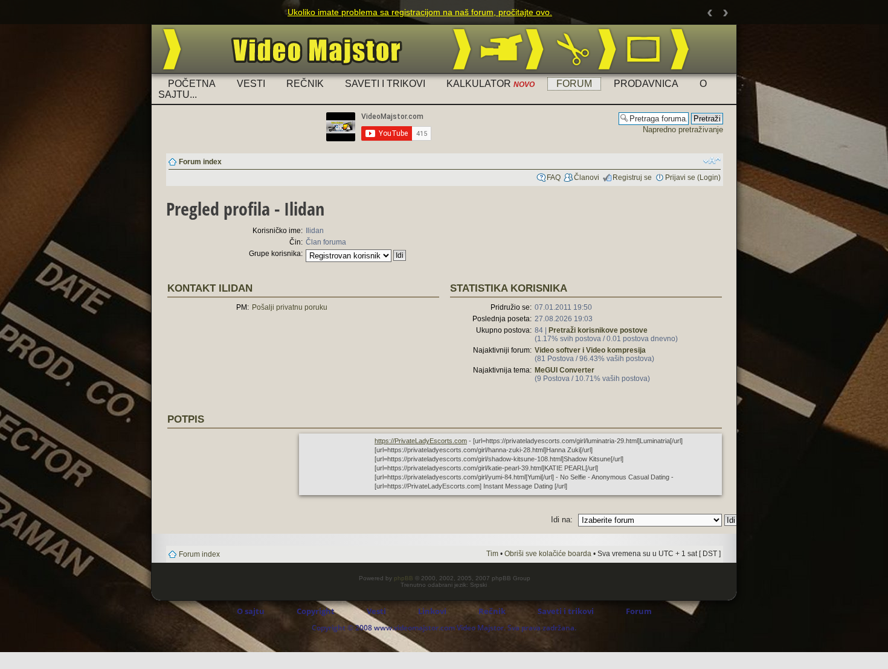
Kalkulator (490, 83)
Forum (574, 83)
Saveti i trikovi (385, 83)
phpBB (403, 578)
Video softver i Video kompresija (590, 350)
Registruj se (632, 177)
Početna (192, 83)
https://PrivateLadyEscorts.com (421, 440)
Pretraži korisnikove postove (598, 330)
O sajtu (251, 611)
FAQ (554, 177)
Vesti (251, 83)
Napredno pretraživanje (683, 129)
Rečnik (305, 83)
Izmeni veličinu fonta (712, 160)
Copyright (316, 611)
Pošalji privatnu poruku (289, 307)
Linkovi (432, 611)
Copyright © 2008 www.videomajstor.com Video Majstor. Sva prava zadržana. (444, 628)
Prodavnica (646, 83)
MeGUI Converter (564, 370)
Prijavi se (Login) (693, 177)
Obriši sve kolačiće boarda (547, 553)
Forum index (200, 162)
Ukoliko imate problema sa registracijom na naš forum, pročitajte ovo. (420, 12)
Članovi (586, 177)
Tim (492, 553)
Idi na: (562, 519)
